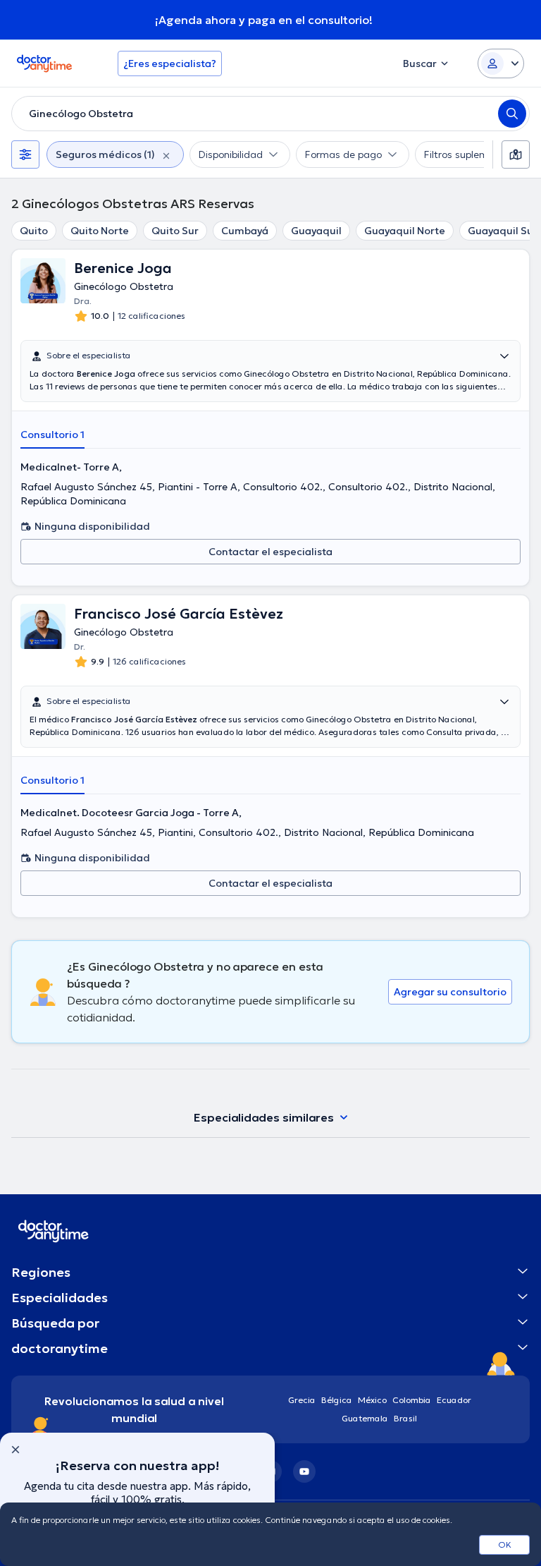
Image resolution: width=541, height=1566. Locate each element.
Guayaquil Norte (404, 230)
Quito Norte (99, 230)
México (372, 1400)
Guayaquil (316, 230)
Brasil (405, 1418)
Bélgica (336, 1400)
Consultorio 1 (52, 434)
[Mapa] (516, 154)
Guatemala (365, 1418)
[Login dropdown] (501, 63)
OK (504, 1544)
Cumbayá (244, 230)
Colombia (411, 1400)
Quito (34, 230)
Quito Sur (175, 230)
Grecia (302, 1400)
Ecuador (454, 1400)
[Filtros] (25, 154)
